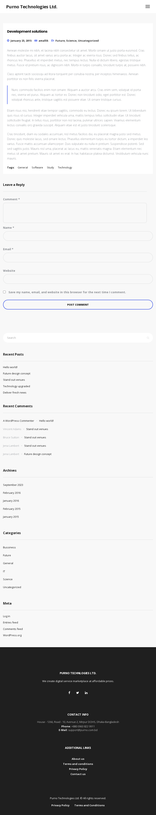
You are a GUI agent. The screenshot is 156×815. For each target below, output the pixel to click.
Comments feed (13, 629)
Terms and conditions (78, 764)
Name (8, 228)
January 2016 (11, 500)
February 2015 (12, 509)
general (23, 167)
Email (8, 249)
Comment (11, 199)
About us (78, 759)
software (37, 167)
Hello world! (10, 367)
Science (71, 40)
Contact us (78, 774)
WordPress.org (12, 635)
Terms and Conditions (89, 805)
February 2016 (12, 493)
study (50, 167)
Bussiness (9, 547)
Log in (6, 616)
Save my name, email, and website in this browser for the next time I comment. (67, 292)
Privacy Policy (78, 769)
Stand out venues (14, 380)
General (8, 563)
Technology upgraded (16, 386)
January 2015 (11, 517)
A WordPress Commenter (18, 421)
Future (60, 40)
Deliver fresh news (14, 392)
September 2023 (13, 485)
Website (9, 271)
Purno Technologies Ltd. (31, 6)
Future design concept (16, 373)
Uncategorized (88, 40)
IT (4, 571)
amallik (43, 40)
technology (65, 167)
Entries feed (10, 622)
